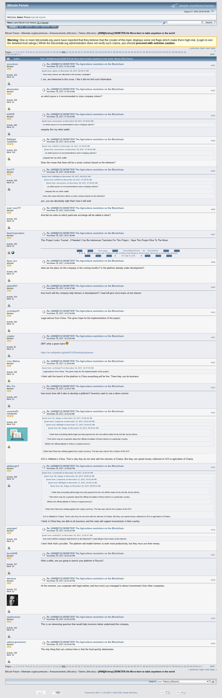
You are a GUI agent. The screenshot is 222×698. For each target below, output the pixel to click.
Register (45, 27)
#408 (213, 262)
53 (158, 52)
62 (185, 52)
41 (123, 52)
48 (144, 52)
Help (21, 27)
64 (9, 54)
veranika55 (12, 411)
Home (13, 27)
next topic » (211, 669)
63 (6, 54)
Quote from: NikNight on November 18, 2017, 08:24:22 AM (66, 176)
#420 (213, 643)
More (54, 27)
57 (170, 52)
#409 (213, 287)
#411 (213, 338)
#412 (213, 363)
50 (149, 52)
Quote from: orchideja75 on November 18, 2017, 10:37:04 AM (67, 368)
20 (60, 52)
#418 (213, 580)
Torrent (45, 23)
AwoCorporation (15, 233)
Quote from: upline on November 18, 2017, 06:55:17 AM (65, 71)
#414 (213, 413)
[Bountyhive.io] (12, 252)
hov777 (10, 169)
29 (88, 52)
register (42, 17)
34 (102, 52)
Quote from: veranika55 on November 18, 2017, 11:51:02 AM (67, 473)
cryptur (10, 336)
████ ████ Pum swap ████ (97, 251)
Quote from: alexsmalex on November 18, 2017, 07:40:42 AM (67, 121)
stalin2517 (12, 286)
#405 (213, 171)
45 (135, 52)
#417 (213, 555)
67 (18, 54)
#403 (213, 116)
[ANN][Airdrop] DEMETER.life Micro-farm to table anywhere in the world (136, 33)
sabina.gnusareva (16, 642)
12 (36, 52)
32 (96, 52)
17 (51, 52)
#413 (213, 388)
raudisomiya (13, 617)
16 (48, 52)
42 (126, 52)
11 (34, 52)
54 (161, 52)
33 (99, 52)
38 (114, 52)
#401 (213, 65)
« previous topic (197, 48)
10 (31, 52)
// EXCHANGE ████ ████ (162, 251)
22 (67, 52)
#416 (213, 530)
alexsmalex (13, 89)
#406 (213, 209)
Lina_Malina (13, 361)
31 (93, 52)
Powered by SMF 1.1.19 (95, 693)
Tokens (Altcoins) (87, 33)
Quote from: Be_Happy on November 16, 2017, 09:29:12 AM (73, 428)
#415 (213, 467)
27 (82, 52)
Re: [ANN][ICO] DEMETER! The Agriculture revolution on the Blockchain (85, 64)
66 (15, 54)
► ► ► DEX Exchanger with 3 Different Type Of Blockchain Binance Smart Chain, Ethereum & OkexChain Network (128, 253)
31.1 (39, 23)
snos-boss (12, 64)
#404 (213, 141)
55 (164, 52)
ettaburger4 (13, 466)
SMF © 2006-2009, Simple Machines (122, 693)
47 (141, 52)
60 (179, 52)
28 (85, 52)
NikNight (11, 139)
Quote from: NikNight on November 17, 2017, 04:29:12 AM (70, 425)
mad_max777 (14, 208)
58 (173, 52)
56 (167, 52)
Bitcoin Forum (12, 33)
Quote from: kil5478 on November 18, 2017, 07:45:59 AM (66, 146)
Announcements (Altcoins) (63, 33)
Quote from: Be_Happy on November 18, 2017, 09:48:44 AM (67, 418)
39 (117, 52)
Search (28, 27)
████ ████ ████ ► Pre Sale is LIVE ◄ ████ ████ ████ (128, 256)
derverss (11, 578)
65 (12, 54)
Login (36, 27)
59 (176, 52)
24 (73, 52)
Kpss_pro (12, 261)
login (33, 17)
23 (70, 52)
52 (155, 52)
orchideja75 (13, 311)
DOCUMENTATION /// (133, 251)
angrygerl (12, 528)
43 (129, 52)
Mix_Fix (11, 386)
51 (152, 52)
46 (138, 52)
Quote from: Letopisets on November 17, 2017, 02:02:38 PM (69, 421)
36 (108, 52)
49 (147, 52)
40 (120, 52)
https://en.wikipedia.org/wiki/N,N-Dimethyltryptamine (67, 352)
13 (39, 52)
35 (105, 52)
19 (57, 52)
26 (79, 52)
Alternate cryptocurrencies (34, 33)
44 (132, 52)
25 (76, 52)
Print (212, 54)
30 (90, 52)
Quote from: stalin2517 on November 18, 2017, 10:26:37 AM (67, 535)
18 (54, 52)
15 (45, 52)
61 (182, 52)
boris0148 (12, 553)
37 (111, 52)
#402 (213, 90)
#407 (213, 234)
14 (42, 52)
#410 (213, 312)
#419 (213, 618)
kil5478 (10, 114)
